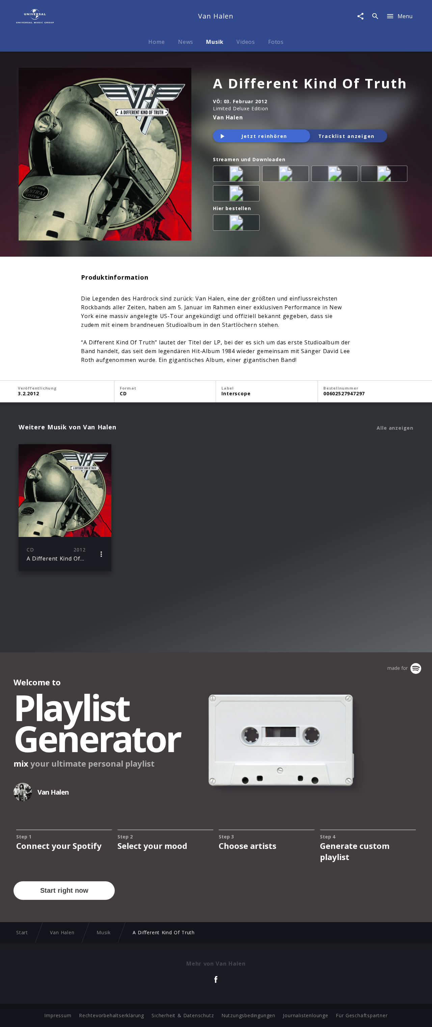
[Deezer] (385, 175)
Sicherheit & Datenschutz (183, 1015)
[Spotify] (336, 175)
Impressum (57, 1015)
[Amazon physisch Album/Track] (237, 224)
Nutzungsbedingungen (248, 1015)
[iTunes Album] (237, 194)
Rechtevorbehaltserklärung (111, 1015)
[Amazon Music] (287, 175)
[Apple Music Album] (237, 175)
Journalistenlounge (305, 1015)
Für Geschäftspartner (361, 1015)
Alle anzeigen (395, 428)
